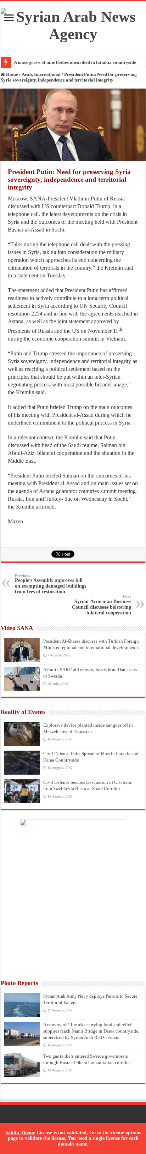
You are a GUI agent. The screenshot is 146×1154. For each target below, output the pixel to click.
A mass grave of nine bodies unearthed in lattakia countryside (75, 62)
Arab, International (41, 74)
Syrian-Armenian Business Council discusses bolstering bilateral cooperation (101, 605)
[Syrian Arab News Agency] (73, 24)
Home (11, 74)
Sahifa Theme (20, 1132)
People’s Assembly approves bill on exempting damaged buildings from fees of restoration (50, 583)
